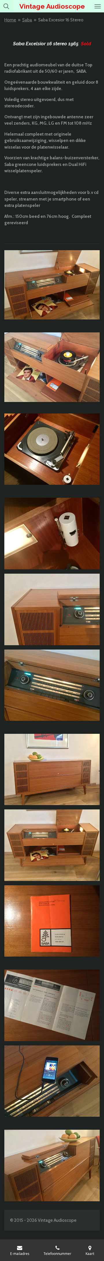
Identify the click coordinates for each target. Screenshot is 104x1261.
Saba (27, 20)
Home (10, 20)
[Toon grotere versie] (52, 284)
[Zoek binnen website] (6, 6)
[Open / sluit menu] (97, 6)
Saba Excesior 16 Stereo (60, 20)
